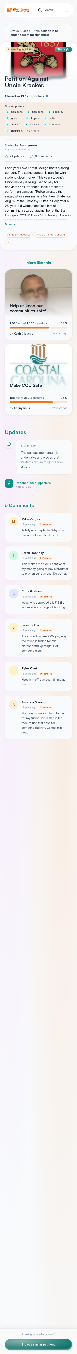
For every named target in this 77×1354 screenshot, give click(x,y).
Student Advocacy (18, 234)
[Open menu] (67, 10)
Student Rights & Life (19, 49)
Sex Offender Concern (50, 234)
